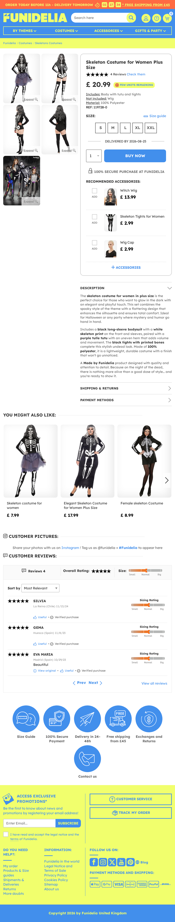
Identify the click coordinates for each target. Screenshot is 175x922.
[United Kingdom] (94, 862)
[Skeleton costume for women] (31, 461)
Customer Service (133, 799)
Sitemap (51, 884)
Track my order (134, 813)
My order (10, 866)
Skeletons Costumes (48, 43)
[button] (167, 480)
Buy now (135, 155)
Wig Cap (127, 242)
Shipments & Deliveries (13, 882)
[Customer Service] (156, 18)
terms (14, 839)
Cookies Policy (56, 880)
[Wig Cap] (110, 248)
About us (51, 889)
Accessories (106, 30)
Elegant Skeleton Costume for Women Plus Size (85, 505)
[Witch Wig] (110, 196)
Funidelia (9, 43)
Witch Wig (128, 190)
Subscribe (68, 823)
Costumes (64, 30)
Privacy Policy (55, 875)
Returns (9, 889)
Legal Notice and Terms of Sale (58, 868)
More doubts (13, 893)
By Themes (23, 30)
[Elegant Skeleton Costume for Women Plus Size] (88, 461)
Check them (136, 74)
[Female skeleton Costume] (144, 461)
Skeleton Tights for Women (142, 216)
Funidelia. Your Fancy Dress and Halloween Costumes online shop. (35, 17)
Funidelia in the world (61, 861)
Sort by (14, 588)
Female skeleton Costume (142, 503)
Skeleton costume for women (24, 505)
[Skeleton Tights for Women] (110, 222)
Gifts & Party (148, 30)
